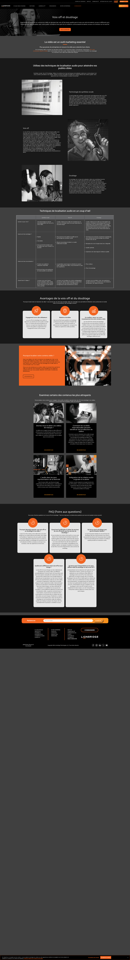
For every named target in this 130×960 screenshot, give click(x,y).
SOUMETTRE (98, 620)
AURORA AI (37, 637)
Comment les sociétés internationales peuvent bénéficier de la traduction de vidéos (81, 428)
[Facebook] (93, 645)
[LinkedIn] (100, 645)
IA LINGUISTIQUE (39, 629)
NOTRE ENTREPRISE (65, 6)
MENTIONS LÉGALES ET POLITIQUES (28, 645)
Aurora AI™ (42, 6)
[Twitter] (103, 645)
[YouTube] (106, 645)
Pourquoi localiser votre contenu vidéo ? (38, 355)
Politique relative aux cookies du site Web (33, 958)
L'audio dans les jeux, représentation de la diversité (48, 478)
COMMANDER (77, 6)
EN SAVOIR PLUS (28, 376)
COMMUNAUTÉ (71, 631)
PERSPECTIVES (54, 634)
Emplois (89, 1)
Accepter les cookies (105, 957)
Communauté (95, 1)
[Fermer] (127, 957)
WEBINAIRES (54, 635)
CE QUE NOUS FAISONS (19, 6)
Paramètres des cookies (93, 957)
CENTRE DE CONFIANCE (80, 1)
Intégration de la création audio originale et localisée (81, 478)
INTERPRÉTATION (39, 634)
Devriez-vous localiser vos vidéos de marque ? (48, 426)
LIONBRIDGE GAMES (39, 635)
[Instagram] (96, 645)
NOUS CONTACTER (123, 5)
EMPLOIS (70, 629)
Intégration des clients (106, 1)
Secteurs (32, 6)
